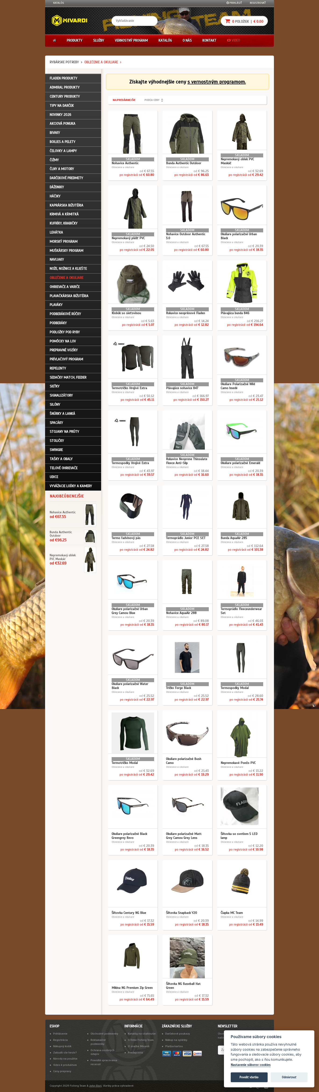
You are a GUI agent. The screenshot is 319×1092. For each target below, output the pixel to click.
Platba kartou (174, 1046)
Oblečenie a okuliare (101, 62)
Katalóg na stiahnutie (142, 1033)
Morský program (64, 241)
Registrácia (60, 1040)
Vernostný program (131, 40)
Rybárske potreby (64, 62)
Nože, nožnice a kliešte (68, 268)
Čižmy (54, 160)
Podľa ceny (152, 100)
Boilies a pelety (62, 142)
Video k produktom (65, 1065)
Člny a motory (62, 169)
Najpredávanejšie (124, 100)
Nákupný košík (62, 1046)
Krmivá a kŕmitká (64, 214)
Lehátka (56, 232)
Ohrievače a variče (65, 287)
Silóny (55, 404)
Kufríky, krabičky (64, 223)
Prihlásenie (60, 1033)
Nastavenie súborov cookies (251, 1065)
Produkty (74, 40)
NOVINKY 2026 (60, 115)
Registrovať (258, 2)
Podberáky (58, 323)
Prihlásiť (235, 2)
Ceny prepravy (62, 1071)
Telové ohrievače (64, 468)
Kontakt (209, 40)
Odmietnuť (289, 1077)
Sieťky (55, 386)
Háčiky (55, 196)
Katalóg (58, 2)
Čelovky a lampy (63, 151)
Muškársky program (66, 250)
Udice (54, 477)
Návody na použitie (65, 1058)
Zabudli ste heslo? (65, 1052)
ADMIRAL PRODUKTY (65, 87)
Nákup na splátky (176, 1040)
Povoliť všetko (249, 1077)
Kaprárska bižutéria (66, 205)
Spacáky (56, 423)
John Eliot (95, 1085)
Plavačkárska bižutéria (69, 296)
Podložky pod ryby (65, 332)
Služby (98, 40)
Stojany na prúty (64, 431)
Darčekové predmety (66, 178)
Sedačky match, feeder (68, 377)
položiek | (247, 21)
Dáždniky (57, 187)
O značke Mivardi (138, 1046)
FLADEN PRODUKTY (63, 78)
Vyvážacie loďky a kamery (71, 486)
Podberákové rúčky (65, 314)
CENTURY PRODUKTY (65, 96)
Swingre (56, 450)
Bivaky (55, 133)
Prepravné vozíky (64, 350)
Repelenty (58, 368)
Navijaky (57, 259)
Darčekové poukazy (177, 1033)
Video (235, 40)
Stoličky (57, 441)
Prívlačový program (66, 359)
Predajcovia (135, 1052)
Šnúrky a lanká (62, 413)
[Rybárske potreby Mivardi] (72, 20)
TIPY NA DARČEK (62, 105)
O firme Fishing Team (141, 1040)
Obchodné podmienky (104, 1033)
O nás (187, 40)
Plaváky (56, 305)
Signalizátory (61, 395)
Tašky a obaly (61, 459)
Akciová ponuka (62, 123)
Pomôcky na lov (63, 341)
